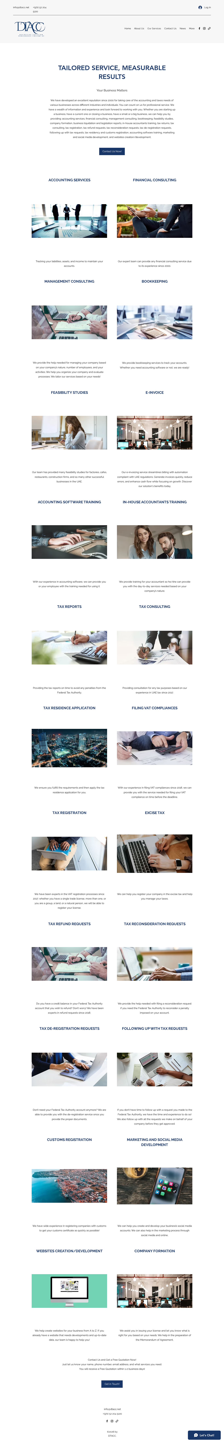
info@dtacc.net (21, 7)
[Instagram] (204, 28)
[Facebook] (199, 28)
